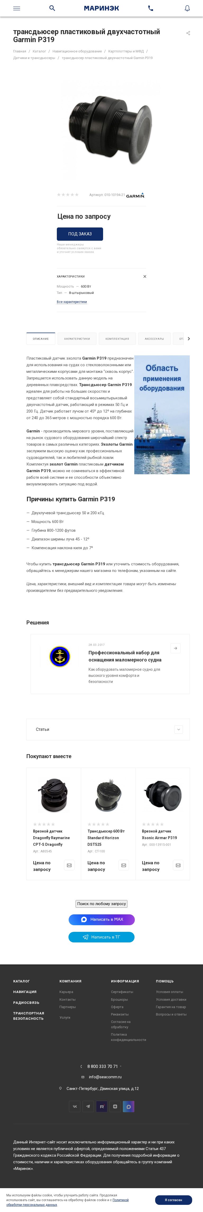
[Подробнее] (175, 648)
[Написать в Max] (101, 919)
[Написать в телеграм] (101, 941)
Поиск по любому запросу (101, 903)
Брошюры (119, 999)
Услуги (64, 1017)
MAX (128, 1106)
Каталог (21, 981)
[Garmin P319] (110, 130)
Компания (70, 981)
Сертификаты (122, 992)
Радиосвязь (26, 1003)
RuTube (101, 1106)
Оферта (117, 1007)
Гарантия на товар (171, 1007)
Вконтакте (74, 1106)
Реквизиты (120, 1014)
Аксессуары (154, 338)
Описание (41, 338)
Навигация (25, 992)
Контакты (67, 999)
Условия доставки (171, 999)
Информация (125, 981)
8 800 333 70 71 (102, 1067)
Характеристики (77, 338)
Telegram (88, 1106)
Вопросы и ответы (171, 1014)
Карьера (66, 992)
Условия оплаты (169, 992)
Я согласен (173, 1200)
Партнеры (67, 1007)
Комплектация (117, 338)
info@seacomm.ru (105, 1077)
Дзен (115, 1106)
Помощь (165, 981)
